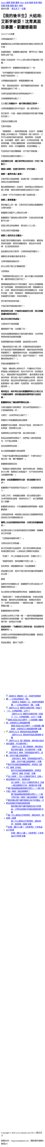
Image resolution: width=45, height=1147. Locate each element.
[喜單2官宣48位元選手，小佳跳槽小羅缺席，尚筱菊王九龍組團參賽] (25, 723)
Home (3, 3)
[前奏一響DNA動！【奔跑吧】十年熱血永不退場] (25, 830)
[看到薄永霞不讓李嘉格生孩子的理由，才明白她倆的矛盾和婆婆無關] (25, 803)
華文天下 (16, 9)
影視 (36, 3)
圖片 (16, 6)
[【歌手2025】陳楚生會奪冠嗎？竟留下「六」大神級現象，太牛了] (25, 711)
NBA (22, 3)
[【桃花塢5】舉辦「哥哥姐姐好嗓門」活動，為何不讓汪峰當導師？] (25, 756)
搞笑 (21, 6)
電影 (40, 3)
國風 (12, 6)
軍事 (13, 3)
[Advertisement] (22, 669)
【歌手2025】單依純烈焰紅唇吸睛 (26, 735)
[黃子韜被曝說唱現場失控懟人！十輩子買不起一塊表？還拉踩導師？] (25, 791)
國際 (8, 3)
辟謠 (8, 6)
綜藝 (3, 6)
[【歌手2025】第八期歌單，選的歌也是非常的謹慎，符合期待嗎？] (25, 744)
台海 (27, 3)
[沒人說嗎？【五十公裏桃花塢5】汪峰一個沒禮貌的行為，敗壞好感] (25, 779)
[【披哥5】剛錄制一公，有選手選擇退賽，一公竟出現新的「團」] (25, 699)
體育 (17, 3)
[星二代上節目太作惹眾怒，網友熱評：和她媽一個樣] (25, 818)
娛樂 (31, 3)
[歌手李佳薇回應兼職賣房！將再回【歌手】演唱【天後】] (25, 767)
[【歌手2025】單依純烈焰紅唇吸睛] (22, 732)
